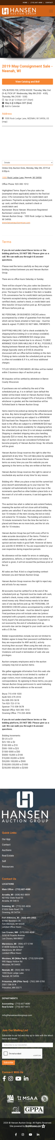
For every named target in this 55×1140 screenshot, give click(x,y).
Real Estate (8, 855)
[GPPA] (34, 1109)
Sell (4, 861)
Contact (49, 2)
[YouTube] (18, 1079)
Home (25, 2)
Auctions (6, 850)
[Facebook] (4, 1079)
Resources (8, 866)
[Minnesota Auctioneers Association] (27, 1098)
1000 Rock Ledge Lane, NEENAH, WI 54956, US (27, 118)
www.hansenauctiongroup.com (16, 222)
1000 (4, 177)
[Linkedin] (26, 1079)
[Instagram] (10, 1079)
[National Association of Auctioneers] (10, 1098)
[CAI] (16, 1109)
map (5, 121)
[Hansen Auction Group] (19, 11)
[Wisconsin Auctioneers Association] (45, 1098)
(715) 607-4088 (36, 2)
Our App (6, 839)
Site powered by (17, 1126)
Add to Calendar (12, 106)
